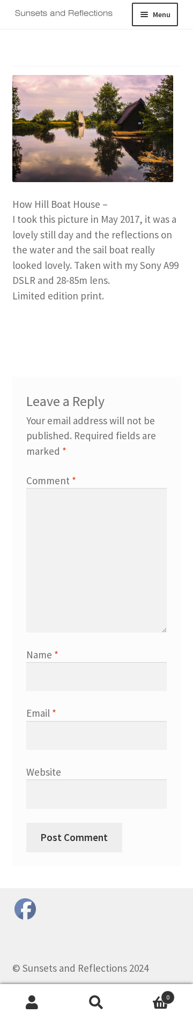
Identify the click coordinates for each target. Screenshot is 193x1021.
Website (43, 771)
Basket (149, 993)
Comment (51, 480)
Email (41, 713)
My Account (32, 1003)
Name (42, 654)
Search (96, 1003)
